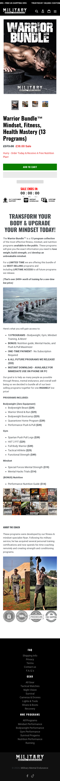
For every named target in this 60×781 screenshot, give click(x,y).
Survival (30, 693)
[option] (15, 105)
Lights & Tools (30, 701)
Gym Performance (30, 731)
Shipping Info (30, 655)
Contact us (30, 666)
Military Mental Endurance (34, 768)
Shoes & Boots (30, 704)
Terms (30, 663)
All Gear (30, 682)
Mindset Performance (30, 724)
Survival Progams (30, 735)
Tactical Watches (30, 686)
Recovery (30, 708)
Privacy (30, 659)
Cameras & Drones (30, 697)
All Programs (30, 720)
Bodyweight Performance (30, 727)
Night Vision (30, 689)
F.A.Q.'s (30, 670)
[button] (30, 175)
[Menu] (55, 11)
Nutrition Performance (30, 739)
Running (30, 742)
